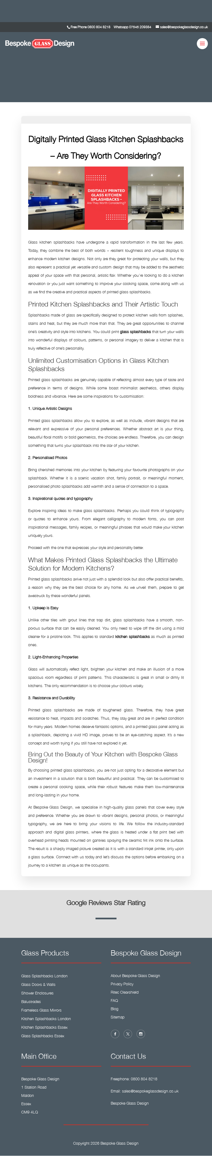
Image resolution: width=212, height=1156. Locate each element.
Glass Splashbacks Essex (42, 1035)
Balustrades (31, 1001)
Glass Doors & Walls (38, 984)
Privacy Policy (122, 983)
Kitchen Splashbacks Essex (44, 1027)
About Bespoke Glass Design (135, 975)
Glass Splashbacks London (44, 975)
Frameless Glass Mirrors (41, 1010)
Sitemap (117, 1017)
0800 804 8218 (99, 27)
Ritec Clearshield (125, 992)
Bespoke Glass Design (130, 1103)
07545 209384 (140, 27)
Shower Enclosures (37, 993)
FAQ (114, 1000)
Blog (114, 1008)
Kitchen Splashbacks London (46, 1018)
